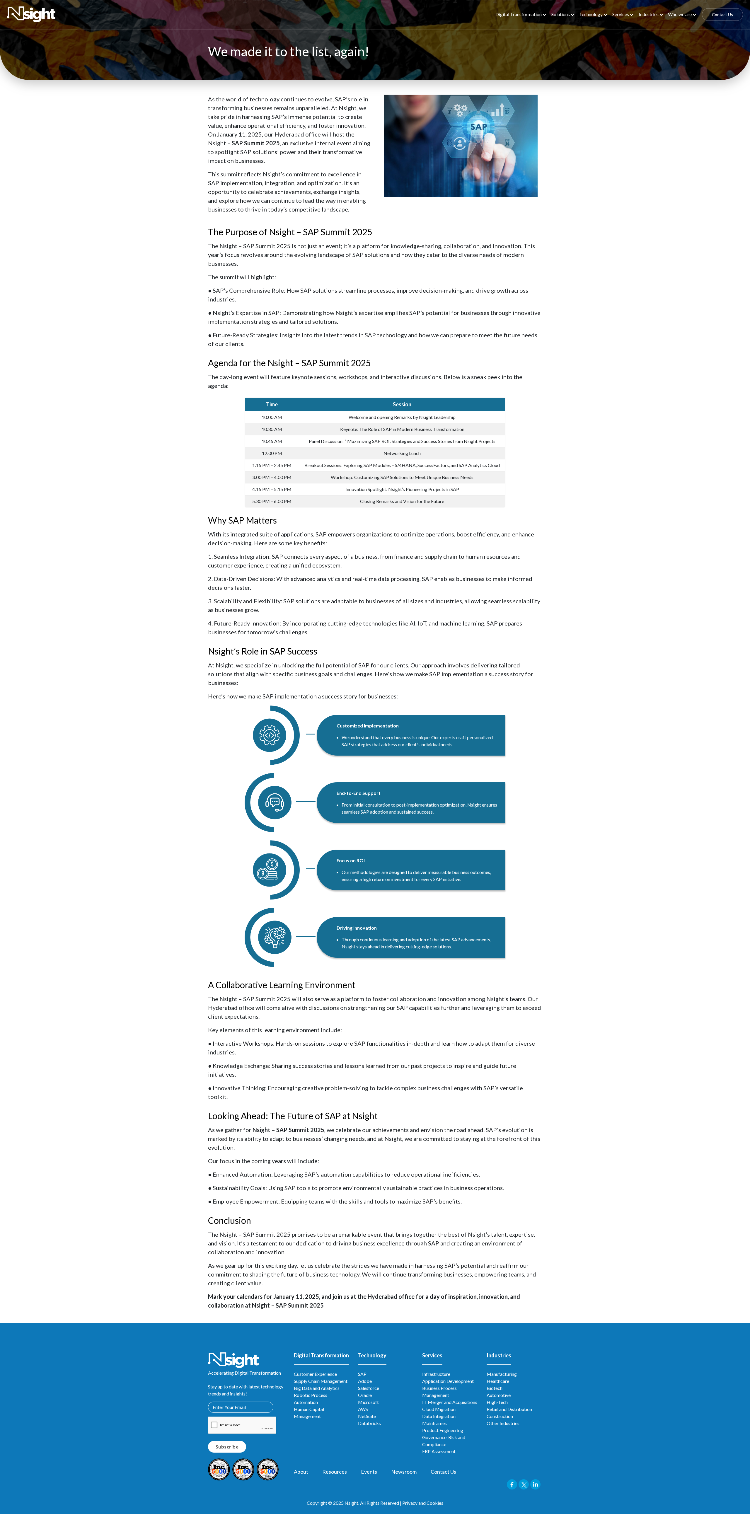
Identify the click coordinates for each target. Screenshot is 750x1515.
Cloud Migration (439, 1409)
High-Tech (497, 1402)
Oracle (365, 1395)
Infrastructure (436, 1374)
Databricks (369, 1423)
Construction (500, 1416)
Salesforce (368, 1388)
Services (620, 14)
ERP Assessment (439, 1451)
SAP (362, 1374)
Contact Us (722, 14)
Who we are (680, 14)
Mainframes (434, 1423)
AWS (363, 1409)
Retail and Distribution (509, 1409)
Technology (591, 14)
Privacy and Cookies (422, 1503)
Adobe (365, 1381)
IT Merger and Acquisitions (449, 1402)
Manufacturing (502, 1374)
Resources (334, 1471)
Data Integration (439, 1416)
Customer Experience (315, 1374)
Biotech (494, 1388)
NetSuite (367, 1416)
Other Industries (503, 1423)
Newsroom (404, 1471)
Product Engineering (442, 1430)
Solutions (560, 14)
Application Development (448, 1381)
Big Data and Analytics (317, 1388)
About (301, 1471)
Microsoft (368, 1402)
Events (369, 1471)
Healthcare (498, 1381)
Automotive (499, 1395)
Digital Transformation (518, 14)
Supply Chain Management (320, 1381)
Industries (649, 14)
